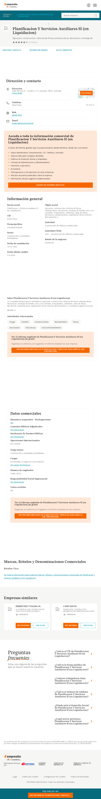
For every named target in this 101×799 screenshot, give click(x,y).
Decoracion (14, 327)
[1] (14, 42)
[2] (16, 42)
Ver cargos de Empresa (20, 465)
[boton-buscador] (95, 15)
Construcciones (42, 321)
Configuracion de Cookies (54, 776)
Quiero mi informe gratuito (50, 185)
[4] (22, 42)
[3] (19, 42)
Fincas (76, 321)
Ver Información (17, 430)
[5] (24, 42)
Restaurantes (61, 321)
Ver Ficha (40, 625)
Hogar (12, 321)
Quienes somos (42, 764)
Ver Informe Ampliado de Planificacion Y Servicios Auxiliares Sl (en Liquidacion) (50, 350)
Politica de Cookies (30, 776)
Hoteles (25, 321)
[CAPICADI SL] (57, 609)
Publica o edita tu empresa (82, 764)
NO (11, 423)
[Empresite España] (11, 5)
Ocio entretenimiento (51, 327)
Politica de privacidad (80, 776)
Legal (14, 776)
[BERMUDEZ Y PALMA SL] (10, 609)
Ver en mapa (86, 93)
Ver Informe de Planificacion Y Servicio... (50, 795)
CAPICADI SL (70, 606)
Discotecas (31, 327)
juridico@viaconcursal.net (23, 123)
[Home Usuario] (89, 5)
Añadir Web (17, 115)
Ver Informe (23, 625)
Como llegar (17, 93)
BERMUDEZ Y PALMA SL (28, 606)
